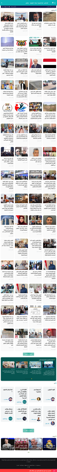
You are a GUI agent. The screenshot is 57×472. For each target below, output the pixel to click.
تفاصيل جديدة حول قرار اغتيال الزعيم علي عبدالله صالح (36, 24)
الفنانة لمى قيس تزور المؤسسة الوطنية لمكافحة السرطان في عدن (36, 273)
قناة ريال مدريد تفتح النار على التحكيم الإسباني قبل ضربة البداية (49, 446)
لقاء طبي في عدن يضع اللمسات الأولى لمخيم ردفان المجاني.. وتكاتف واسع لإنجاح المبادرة (7, 160)
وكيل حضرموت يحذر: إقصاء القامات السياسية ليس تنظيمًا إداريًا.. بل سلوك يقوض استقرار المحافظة (7, 274)
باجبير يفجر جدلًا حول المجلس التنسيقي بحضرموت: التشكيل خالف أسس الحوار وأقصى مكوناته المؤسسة (49, 343)
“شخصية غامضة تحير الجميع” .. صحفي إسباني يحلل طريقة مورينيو (35, 446)
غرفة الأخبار (19, 402)
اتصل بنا (18, 465)
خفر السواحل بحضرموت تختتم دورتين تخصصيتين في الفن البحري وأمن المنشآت (49, 318)
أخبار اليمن (46, 3)
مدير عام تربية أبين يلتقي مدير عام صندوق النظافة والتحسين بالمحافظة (36, 136)
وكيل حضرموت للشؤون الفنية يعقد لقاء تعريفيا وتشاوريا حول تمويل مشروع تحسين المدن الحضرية (7, 207)
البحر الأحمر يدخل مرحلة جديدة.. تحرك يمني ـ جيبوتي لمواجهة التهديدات (21, 228)
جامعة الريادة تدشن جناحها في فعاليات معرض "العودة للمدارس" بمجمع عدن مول (21, 318)
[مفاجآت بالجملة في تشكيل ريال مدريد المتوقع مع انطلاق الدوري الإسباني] (21, 444)
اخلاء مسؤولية (26, 465)
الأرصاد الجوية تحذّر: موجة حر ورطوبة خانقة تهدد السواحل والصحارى (21, 206)
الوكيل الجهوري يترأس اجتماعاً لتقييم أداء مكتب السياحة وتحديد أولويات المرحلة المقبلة (22, 252)
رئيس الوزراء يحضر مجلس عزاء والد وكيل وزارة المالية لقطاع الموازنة (36, 71)
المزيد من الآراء (28, 430)
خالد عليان (47, 423)
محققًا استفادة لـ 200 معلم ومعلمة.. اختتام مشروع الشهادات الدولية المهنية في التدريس (35, 372)
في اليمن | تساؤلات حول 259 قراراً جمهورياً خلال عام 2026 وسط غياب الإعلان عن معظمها (21, 50)
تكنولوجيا (32, 3)
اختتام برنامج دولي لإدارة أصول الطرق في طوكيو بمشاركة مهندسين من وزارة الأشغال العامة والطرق (35, 184)
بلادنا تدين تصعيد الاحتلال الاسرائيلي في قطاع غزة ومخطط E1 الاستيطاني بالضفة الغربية (50, 72)
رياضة (36, 3)
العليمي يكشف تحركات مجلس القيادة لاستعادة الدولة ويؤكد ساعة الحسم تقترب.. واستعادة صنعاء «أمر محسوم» (7, 243)
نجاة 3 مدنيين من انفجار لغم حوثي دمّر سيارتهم (49, 24)
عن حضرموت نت (37, 465)
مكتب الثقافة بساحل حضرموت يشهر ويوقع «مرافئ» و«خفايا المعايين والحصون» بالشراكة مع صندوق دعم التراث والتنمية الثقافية (7, 27)
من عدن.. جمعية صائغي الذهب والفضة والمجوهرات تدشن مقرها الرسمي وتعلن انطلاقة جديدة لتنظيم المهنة (7, 297)
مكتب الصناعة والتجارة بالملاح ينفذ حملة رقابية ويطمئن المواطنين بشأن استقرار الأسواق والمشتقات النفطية (21, 343)
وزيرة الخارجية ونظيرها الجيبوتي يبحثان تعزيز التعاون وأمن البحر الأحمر (21, 296)
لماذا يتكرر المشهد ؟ (7, 390)
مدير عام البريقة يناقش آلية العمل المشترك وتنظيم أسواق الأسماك (50, 296)
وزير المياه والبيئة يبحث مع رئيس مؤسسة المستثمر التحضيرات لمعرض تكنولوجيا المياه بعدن (49, 207)
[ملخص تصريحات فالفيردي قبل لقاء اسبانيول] (8, 444)
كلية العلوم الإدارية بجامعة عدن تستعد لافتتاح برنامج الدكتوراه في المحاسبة (50, 136)
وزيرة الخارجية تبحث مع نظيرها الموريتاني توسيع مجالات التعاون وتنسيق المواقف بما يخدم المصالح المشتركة (50, 275)
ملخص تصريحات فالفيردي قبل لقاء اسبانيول (9, 446)
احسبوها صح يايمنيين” (37, 390)
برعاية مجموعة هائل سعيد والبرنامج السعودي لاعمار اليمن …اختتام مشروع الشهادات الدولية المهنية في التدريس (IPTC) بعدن (48, 372)
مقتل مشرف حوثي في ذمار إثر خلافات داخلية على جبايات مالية (35, 49)
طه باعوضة (19, 418)
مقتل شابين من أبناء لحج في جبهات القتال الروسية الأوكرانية (49, 49)
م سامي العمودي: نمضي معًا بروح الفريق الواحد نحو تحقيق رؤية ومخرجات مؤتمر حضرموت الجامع (21, 25)
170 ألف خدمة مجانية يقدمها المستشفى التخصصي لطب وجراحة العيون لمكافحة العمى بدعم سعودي (7, 230)
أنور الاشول (33, 399)
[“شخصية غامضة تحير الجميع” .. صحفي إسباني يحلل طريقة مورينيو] (35, 444)
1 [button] (31, 378)
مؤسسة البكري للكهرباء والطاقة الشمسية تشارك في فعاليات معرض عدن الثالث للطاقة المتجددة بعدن (35, 229)
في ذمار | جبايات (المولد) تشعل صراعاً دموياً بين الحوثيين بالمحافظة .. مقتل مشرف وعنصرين (7, 72)
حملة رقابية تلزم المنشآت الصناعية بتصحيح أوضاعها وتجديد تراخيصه (8, 93)
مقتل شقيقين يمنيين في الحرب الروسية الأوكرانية (22, 159)
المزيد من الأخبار (28, 354)
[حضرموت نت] (54, 2)
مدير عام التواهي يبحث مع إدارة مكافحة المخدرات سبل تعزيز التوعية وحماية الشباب (21, 136)
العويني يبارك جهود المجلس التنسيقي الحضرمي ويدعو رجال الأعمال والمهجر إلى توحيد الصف (35, 297)
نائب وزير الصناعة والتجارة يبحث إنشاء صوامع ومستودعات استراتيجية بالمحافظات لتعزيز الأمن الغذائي (8, 138)
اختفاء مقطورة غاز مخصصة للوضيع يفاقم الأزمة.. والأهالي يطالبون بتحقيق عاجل (7, 342)
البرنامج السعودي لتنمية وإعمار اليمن (46, 359)
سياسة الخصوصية (32, 465)
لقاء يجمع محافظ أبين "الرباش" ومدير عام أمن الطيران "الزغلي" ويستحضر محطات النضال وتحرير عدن (22, 94)
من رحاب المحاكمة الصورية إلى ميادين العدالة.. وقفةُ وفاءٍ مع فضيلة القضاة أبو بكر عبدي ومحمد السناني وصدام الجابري (8, 320)
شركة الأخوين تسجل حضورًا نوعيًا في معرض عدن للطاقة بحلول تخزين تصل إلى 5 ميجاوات (21, 184)
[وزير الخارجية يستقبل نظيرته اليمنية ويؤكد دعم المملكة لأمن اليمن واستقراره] (9, 364)
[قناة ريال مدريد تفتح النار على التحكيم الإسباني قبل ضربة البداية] (49, 444)
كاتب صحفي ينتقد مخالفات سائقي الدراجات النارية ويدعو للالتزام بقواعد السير (49, 93)
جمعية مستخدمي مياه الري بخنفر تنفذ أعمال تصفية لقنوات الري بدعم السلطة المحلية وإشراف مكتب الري (50, 115)
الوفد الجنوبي (51, 389)
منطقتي (27, 3)
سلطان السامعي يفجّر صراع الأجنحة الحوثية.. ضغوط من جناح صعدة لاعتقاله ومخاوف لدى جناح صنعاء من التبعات (35, 207)
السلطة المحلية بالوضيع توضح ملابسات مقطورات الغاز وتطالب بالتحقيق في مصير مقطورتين (8, 115)
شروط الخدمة (22, 465)
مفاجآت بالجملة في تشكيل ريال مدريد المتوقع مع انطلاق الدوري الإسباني (21, 447)
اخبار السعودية (40, 3)
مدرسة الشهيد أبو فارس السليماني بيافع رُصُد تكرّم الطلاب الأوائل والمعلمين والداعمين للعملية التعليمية (36, 115)
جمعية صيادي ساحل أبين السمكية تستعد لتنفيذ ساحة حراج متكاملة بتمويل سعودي (22, 372)
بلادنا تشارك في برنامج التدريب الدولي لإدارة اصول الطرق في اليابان (21, 71)
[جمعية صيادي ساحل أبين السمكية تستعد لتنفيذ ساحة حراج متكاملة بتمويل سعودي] (22, 364)
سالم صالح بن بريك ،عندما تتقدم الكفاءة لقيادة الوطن (36, 412)
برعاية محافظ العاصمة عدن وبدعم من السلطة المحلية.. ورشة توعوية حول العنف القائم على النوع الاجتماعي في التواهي (50, 161)
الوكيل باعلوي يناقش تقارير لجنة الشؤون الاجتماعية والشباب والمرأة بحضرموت (21, 273)
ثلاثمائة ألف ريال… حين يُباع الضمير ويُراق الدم (21, 411)
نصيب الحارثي (33, 419)
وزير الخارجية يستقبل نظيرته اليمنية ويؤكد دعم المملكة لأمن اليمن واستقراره (9, 372)
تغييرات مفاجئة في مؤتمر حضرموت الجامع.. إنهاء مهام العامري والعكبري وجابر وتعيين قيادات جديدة (35, 319)
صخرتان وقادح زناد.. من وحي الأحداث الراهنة (8, 411)
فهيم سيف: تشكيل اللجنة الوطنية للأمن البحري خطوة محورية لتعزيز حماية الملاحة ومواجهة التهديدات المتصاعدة (7, 185)
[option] (48, 368)
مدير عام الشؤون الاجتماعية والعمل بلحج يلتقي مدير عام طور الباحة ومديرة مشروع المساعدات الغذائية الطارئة (49, 252)
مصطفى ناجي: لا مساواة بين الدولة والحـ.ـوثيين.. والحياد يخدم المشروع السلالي (50, 229)
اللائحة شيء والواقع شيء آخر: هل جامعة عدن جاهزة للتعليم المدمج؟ (22, 393)
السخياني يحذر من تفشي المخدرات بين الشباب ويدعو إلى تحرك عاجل (35, 159)
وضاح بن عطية (47, 399)
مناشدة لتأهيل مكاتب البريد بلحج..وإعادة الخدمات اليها (36, 92)
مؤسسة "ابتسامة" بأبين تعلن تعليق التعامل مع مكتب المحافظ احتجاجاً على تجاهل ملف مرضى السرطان (21, 115)
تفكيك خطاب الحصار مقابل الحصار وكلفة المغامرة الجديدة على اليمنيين (50, 415)
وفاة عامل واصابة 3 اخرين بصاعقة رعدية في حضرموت (7, 49)
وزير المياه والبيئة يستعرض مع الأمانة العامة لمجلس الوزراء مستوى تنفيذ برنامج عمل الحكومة (36, 342)
